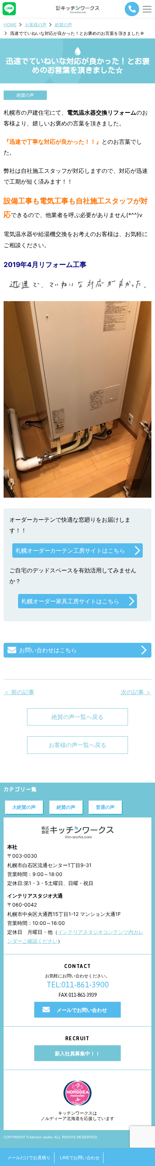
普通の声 (105, 807)
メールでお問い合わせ (82, 1010)
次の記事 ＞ (136, 692)
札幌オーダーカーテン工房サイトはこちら (70, 550)
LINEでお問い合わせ (79, 1157)
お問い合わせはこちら (48, 650)
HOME (10, 24)
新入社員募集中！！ (77, 1053)
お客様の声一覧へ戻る (77, 744)
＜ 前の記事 (19, 692)
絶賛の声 (63, 24)
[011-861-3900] (132, 9)
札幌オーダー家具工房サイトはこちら (70, 601)
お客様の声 (35, 24)
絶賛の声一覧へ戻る (77, 716)
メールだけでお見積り (28, 1157)
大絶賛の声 (24, 807)
